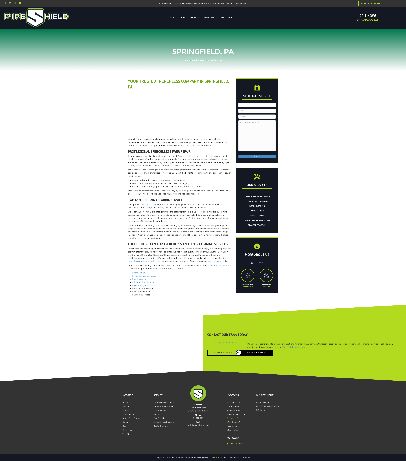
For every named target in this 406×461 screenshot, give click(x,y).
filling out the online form (294, 347)
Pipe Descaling (139, 279)
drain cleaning (151, 204)
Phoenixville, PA (233, 410)
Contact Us (127, 430)
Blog (124, 426)
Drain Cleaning (257, 206)
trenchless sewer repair (194, 156)
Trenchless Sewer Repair (257, 197)
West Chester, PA (234, 422)
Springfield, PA (233, 418)
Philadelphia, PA (233, 403)
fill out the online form (218, 265)
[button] (5, 3)
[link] (172, 17)
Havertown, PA (233, 426)
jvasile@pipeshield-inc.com (198, 425)
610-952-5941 (367, 20)
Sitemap (125, 434)
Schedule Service (223, 353)
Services (125, 410)
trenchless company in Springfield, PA (146, 261)
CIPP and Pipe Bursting (143, 282)
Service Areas (199, 60)
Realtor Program (140, 285)
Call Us (255, 353)
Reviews (125, 422)
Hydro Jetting (138, 273)
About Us (126, 406)
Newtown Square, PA (236, 414)
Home (187, 60)
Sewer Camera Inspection (144, 276)
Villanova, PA (232, 430)
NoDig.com (219, 458)
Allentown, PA (233, 406)
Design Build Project (131, 418)
